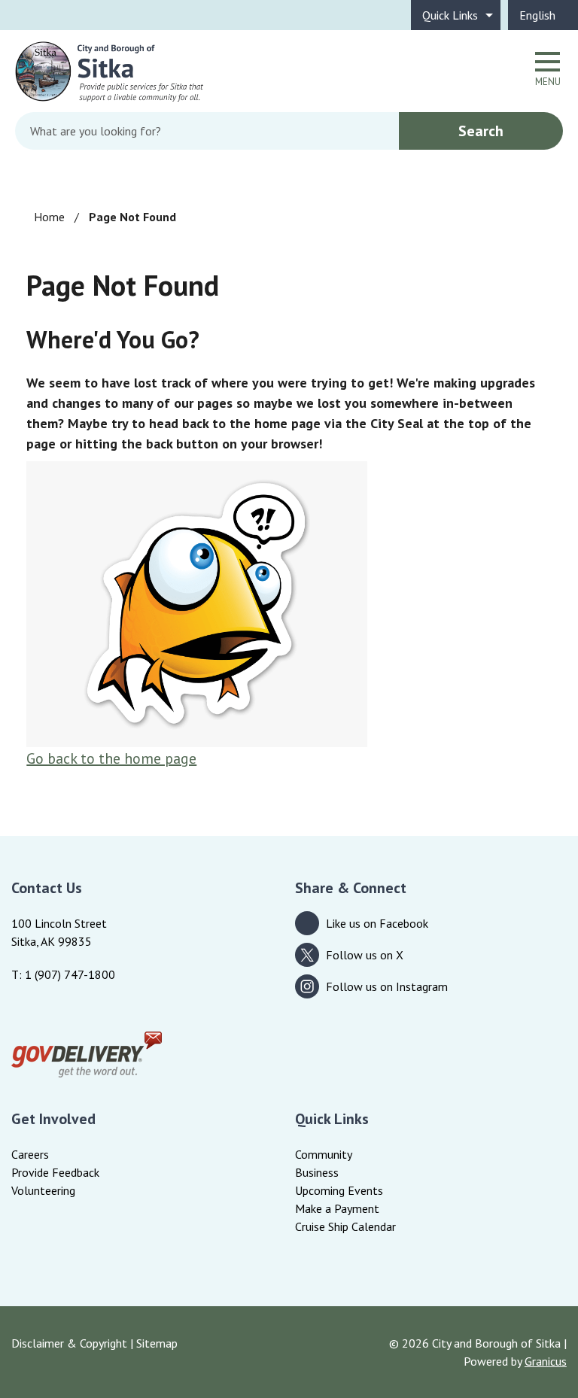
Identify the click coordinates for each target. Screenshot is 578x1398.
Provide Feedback (55, 1172)
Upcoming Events (339, 1190)
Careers (30, 1154)
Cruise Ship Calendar (345, 1226)
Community (323, 1154)
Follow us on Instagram (387, 986)
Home (49, 216)
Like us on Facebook (377, 923)
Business (317, 1172)
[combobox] (543, 15)
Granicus (546, 1361)
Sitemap (157, 1343)
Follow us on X (364, 954)
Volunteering (43, 1190)
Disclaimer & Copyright (69, 1343)
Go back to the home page (111, 758)
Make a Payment (337, 1208)
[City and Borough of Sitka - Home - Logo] (109, 71)
